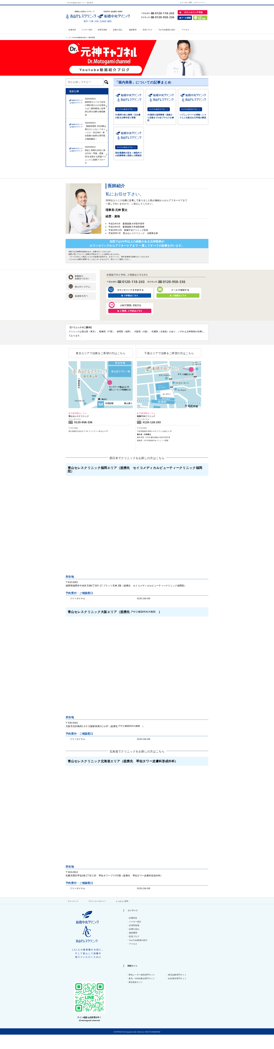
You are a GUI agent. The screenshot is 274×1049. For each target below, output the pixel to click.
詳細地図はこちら (79, 413)
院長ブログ (134, 936)
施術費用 (133, 933)
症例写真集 (134, 925)
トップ (68, 37)
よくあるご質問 (187, 2)
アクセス (133, 944)
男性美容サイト (136, 982)
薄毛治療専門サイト (177, 975)
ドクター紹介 (135, 921)
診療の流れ (134, 929)
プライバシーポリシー (97, 901)
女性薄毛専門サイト (177, 978)
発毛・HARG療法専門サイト (142, 978)
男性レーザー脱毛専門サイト (142, 975)
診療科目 (133, 918)
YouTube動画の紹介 (79, 37)
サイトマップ (200, 2)
